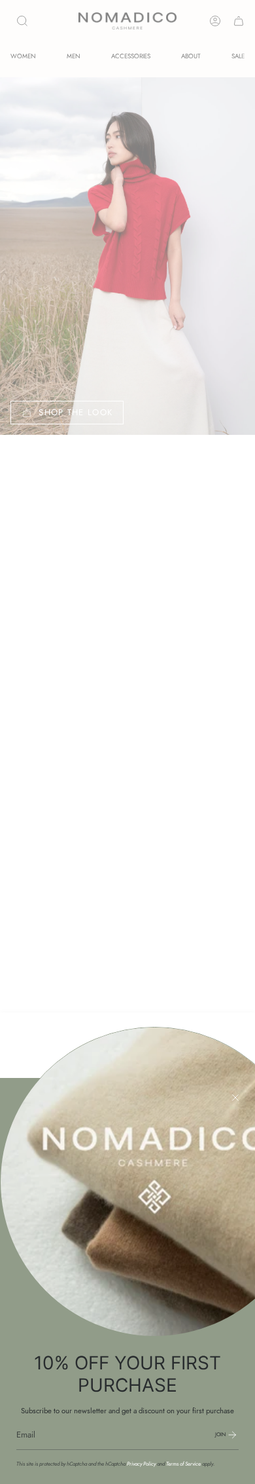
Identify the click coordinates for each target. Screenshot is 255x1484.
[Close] (235, 1097)
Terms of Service (183, 1464)
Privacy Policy (141, 1464)
